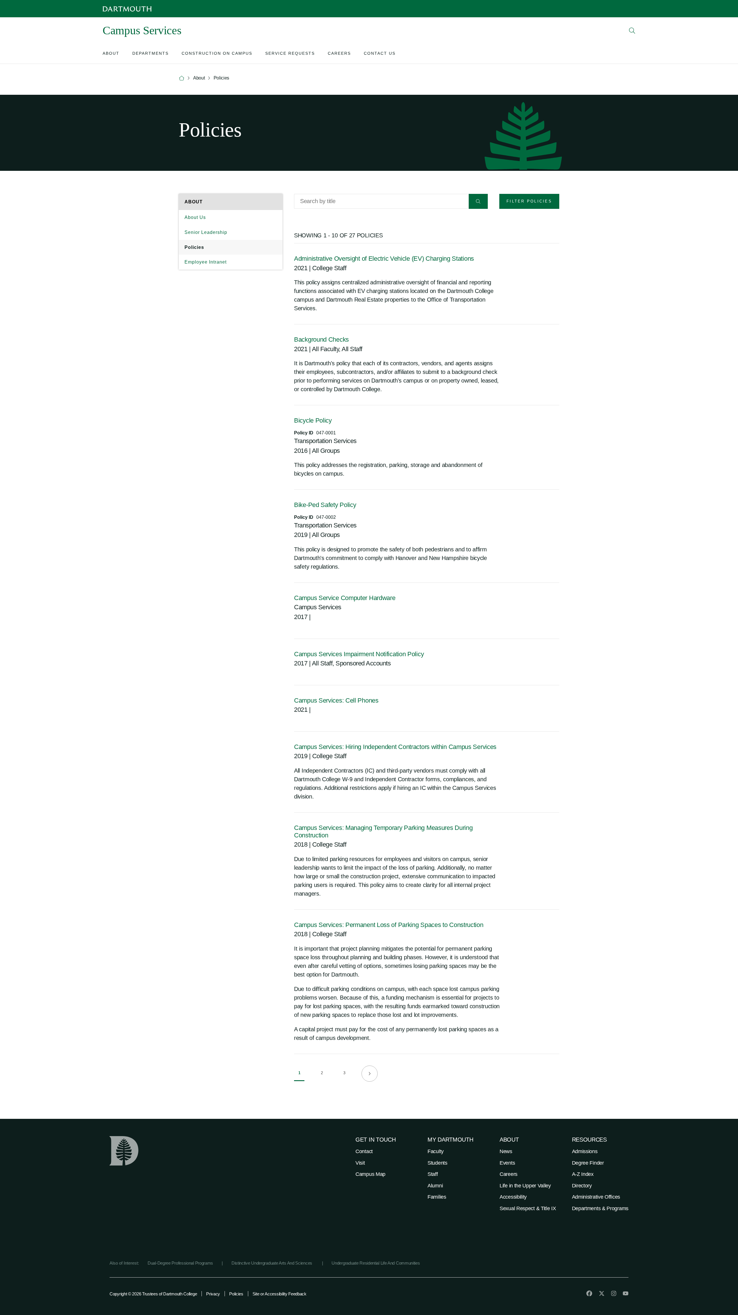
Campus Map (370, 1174)
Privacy (213, 1293)
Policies (194, 247)
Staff (433, 1174)
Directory (582, 1186)
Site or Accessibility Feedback (279, 1293)
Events (507, 1163)
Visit (360, 1163)
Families (437, 1197)
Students (437, 1163)
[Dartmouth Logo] (127, 9)
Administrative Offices (596, 1197)
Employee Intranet (205, 262)
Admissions (585, 1151)
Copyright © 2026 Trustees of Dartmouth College (153, 1293)
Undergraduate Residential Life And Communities (376, 1263)
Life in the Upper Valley (525, 1186)
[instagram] (613, 1293)
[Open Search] (632, 30)
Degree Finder (588, 1163)
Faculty (436, 1151)
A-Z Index (583, 1174)
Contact (364, 1151)
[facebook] (589, 1293)
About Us (195, 217)
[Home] (181, 78)
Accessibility (513, 1197)
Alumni (435, 1186)
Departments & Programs (600, 1208)
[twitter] (602, 1293)
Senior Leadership (205, 232)
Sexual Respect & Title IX (528, 1208)
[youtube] (625, 1293)
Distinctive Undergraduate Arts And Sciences (272, 1263)
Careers (508, 1174)
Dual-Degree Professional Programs (180, 1263)
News (506, 1151)
